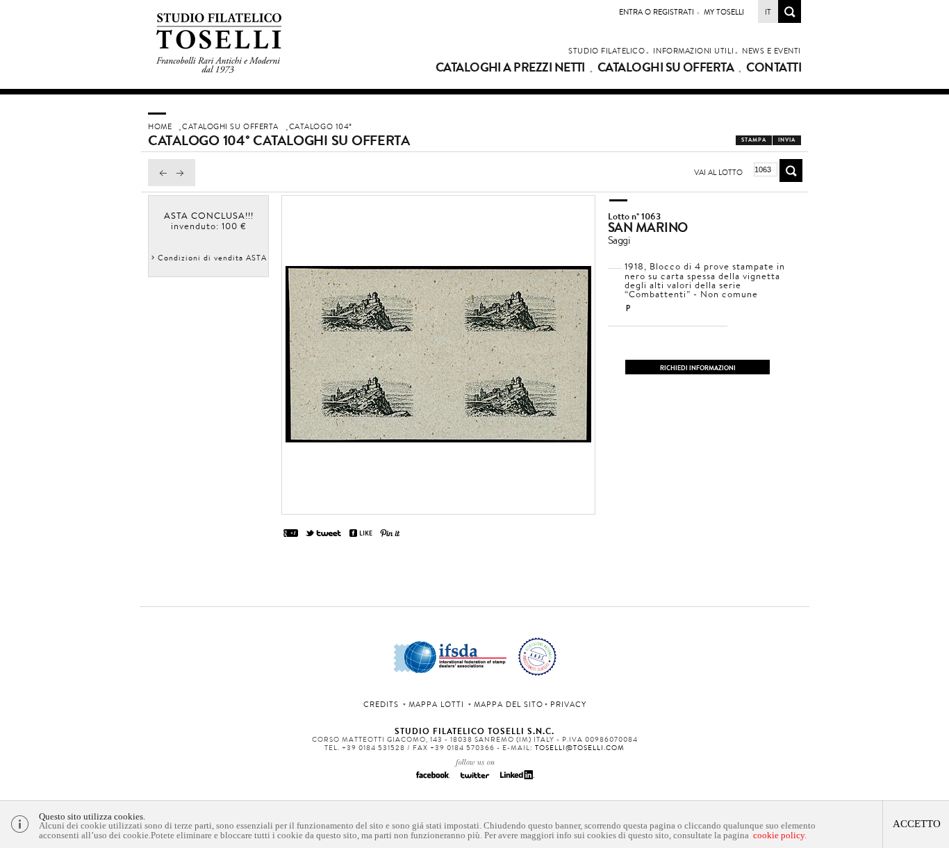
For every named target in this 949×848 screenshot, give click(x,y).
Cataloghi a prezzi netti (510, 67)
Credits (381, 704)
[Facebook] (433, 779)
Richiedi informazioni (698, 367)
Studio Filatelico (606, 51)
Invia (786, 140)
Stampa (753, 140)
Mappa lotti (436, 704)
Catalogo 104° (320, 126)
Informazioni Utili (693, 51)
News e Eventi (771, 51)
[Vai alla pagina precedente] (160, 182)
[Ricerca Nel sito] (789, 19)
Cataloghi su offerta (665, 67)
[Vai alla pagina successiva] (183, 182)
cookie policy (778, 835)
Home (160, 126)
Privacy (568, 704)
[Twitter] (474, 779)
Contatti (773, 67)
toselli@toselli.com (580, 747)
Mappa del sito (508, 704)
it (768, 12)
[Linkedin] (516, 779)
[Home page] (219, 70)
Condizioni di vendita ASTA (212, 258)
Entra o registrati (656, 12)
